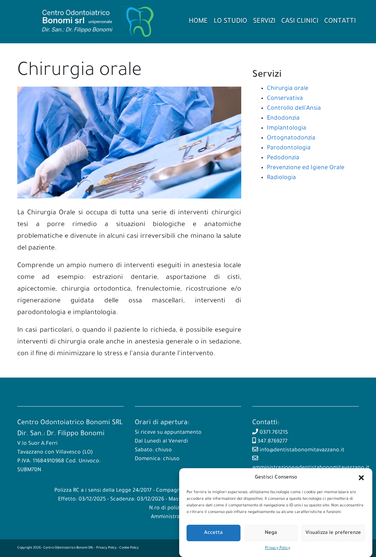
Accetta (213, 533)
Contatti (340, 21)
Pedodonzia (283, 158)
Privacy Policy (277, 548)
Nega (271, 533)
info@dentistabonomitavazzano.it (301, 451)
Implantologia (286, 128)
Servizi (264, 21)
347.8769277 (272, 442)
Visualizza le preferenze (333, 533)
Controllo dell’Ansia (294, 108)
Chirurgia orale (287, 88)
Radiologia (281, 178)
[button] (361, 477)
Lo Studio (230, 21)
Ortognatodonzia (291, 138)
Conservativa (285, 98)
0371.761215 (273, 433)
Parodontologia (289, 148)
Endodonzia (283, 118)
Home (198, 21)
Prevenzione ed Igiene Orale (305, 168)
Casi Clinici (299, 21)
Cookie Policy (129, 548)
